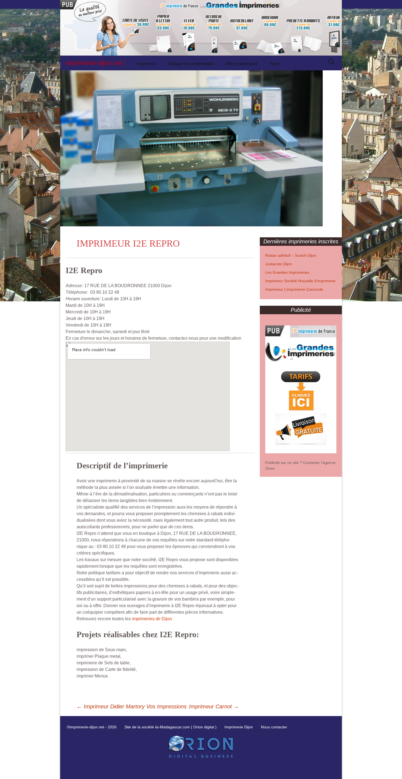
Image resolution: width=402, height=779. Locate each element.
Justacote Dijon (278, 264)
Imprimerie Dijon (239, 727)
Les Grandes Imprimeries (287, 272)
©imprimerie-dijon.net (85, 727)
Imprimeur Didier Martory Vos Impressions (132, 706)
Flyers (275, 63)
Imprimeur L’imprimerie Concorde (294, 289)
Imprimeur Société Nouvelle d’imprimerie (300, 281)
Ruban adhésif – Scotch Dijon (290, 255)
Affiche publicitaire (241, 63)
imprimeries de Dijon (152, 618)
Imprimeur (146, 63)
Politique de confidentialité (190, 63)
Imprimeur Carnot (214, 706)
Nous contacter (274, 727)
